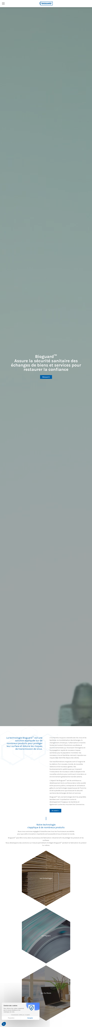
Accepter (30, 1018)
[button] (4, 1024)
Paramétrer (11, 1018)
